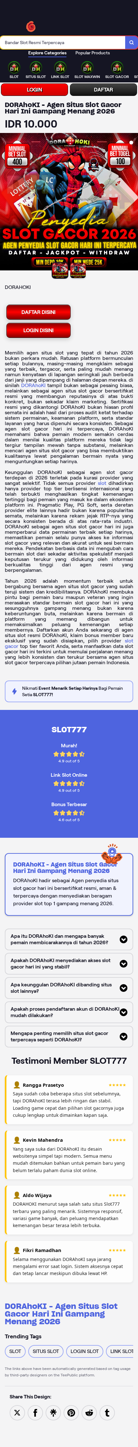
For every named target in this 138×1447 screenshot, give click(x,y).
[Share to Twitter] (17, 1412)
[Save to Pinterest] (71, 1412)
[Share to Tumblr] (107, 1412)
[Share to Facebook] (35, 1412)
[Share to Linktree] (53, 1412)
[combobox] (62, 42)
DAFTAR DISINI (39, 312)
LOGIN (34, 89)
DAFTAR (103, 89)
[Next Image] (133, 202)
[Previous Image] (5, 202)
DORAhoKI (33, 385)
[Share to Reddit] (89, 1412)
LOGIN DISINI (38, 330)
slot (102, 483)
